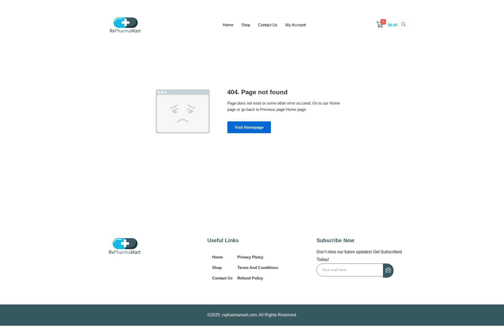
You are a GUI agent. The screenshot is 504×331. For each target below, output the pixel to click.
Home (228, 25)
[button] (384, 25)
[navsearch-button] (403, 25)
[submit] (388, 270)
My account (295, 25)
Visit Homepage (249, 127)
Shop (245, 25)
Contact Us (267, 25)
